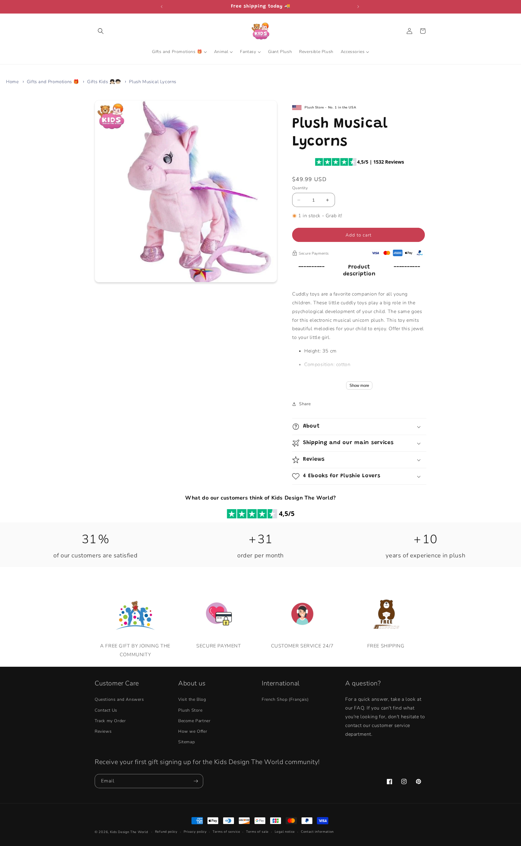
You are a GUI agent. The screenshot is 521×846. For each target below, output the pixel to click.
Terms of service (226, 831)
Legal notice (285, 831)
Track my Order (110, 721)
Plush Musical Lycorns (152, 82)
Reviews (103, 731)
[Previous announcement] (162, 6)
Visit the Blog (192, 700)
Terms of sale (257, 831)
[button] (101, 31)
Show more (359, 385)
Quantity (300, 188)
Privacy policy (195, 831)
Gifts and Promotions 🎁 (53, 82)
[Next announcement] (358, 6)
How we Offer (192, 731)
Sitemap (186, 742)
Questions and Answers (119, 700)
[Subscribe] (196, 781)
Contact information (317, 831)
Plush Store (190, 710)
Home (12, 82)
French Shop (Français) (285, 700)
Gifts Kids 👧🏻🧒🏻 (104, 82)
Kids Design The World (129, 832)
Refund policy (166, 831)
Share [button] (305, 404)
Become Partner (194, 721)
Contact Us (106, 710)
